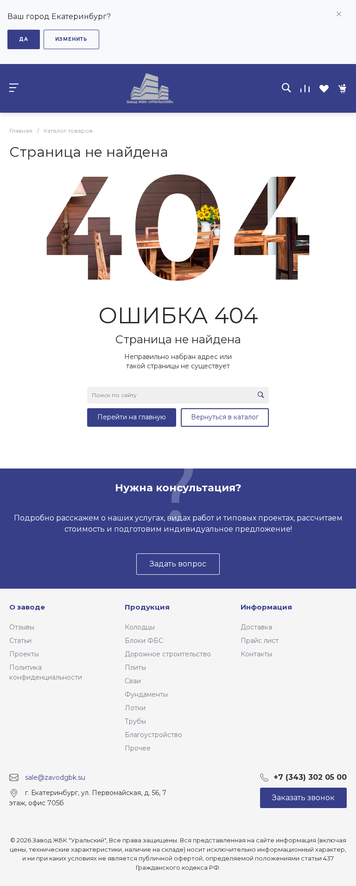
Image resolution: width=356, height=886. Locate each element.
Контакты (256, 654)
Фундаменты (146, 694)
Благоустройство (153, 735)
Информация (266, 607)
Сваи (133, 681)
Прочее (138, 748)
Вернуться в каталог (225, 417)
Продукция (147, 607)
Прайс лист (260, 640)
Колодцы (140, 627)
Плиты (135, 667)
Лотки (135, 708)
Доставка (256, 627)
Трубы (135, 721)
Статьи (20, 640)
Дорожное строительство (168, 654)
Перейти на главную (131, 417)
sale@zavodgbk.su (55, 777)
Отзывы (21, 627)
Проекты (24, 654)
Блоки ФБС (144, 640)
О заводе (27, 607)
